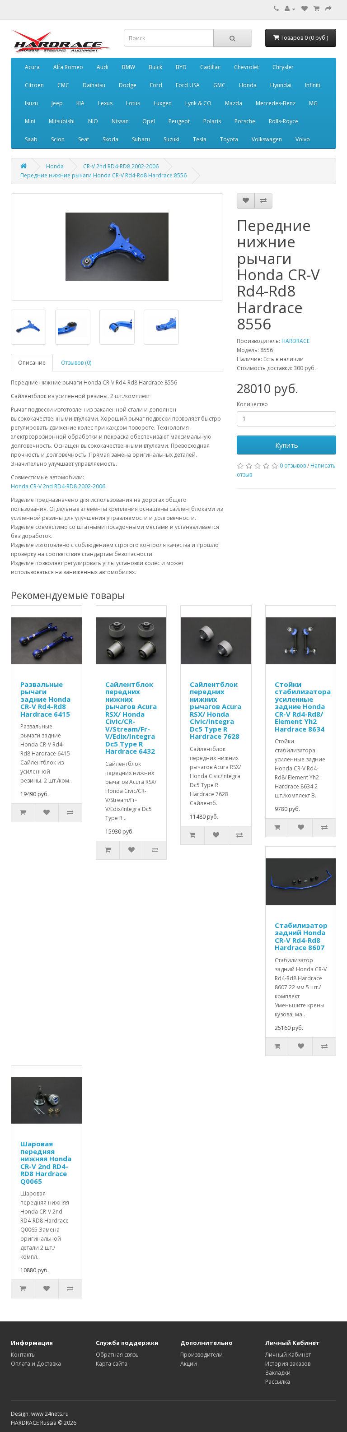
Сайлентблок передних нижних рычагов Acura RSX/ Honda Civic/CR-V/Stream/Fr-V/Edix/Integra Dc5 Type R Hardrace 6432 (131, 718)
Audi (102, 67)
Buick (155, 67)
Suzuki (171, 139)
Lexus (105, 103)
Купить (286, 445)
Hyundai (280, 85)
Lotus (133, 103)
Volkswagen (267, 139)
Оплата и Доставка (36, 1363)
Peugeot (179, 121)
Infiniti (312, 85)
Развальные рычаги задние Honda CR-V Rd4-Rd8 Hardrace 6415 (45, 699)
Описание (32, 362)
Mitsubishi (62, 121)
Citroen (34, 85)
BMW (128, 67)
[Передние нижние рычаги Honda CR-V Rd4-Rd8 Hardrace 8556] (117, 247)
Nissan (120, 121)
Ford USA (188, 85)
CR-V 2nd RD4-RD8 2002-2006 (121, 166)
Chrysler (283, 67)
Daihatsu (94, 85)
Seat (83, 139)
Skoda (110, 139)
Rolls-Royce (283, 121)
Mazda (233, 103)
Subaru (141, 139)
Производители (201, 1354)
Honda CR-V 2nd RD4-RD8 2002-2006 (58, 486)
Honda (248, 85)
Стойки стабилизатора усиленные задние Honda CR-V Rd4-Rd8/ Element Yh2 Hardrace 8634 (303, 706)
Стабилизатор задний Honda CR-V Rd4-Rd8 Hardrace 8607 (301, 936)
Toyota (229, 139)
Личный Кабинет (288, 1354)
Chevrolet (246, 67)
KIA (80, 103)
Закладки (278, 1372)
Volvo (302, 139)
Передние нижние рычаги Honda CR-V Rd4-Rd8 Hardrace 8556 (103, 175)
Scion (58, 139)
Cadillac (210, 67)
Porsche (244, 121)
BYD (181, 67)
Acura (32, 67)
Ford (156, 85)
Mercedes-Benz (275, 103)
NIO (93, 121)
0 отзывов (293, 465)
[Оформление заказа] (328, 9)
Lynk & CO (198, 103)
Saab (31, 139)
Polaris (212, 121)
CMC (63, 85)
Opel (148, 121)
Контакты (23, 1354)
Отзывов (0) (76, 362)
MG (313, 103)
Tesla (199, 139)
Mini (30, 121)
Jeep (57, 103)
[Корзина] (316, 9)
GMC (219, 85)
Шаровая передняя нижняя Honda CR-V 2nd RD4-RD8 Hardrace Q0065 (45, 1162)
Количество (252, 404)
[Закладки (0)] (304, 9)
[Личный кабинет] (290, 9)
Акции (188, 1363)
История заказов (287, 1363)
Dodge (127, 85)
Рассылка (277, 1382)
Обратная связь (117, 1354)
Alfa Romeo (68, 67)
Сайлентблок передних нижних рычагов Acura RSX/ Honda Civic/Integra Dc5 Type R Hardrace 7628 (215, 710)
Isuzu (31, 103)
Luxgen (163, 103)
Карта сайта (111, 1363)
